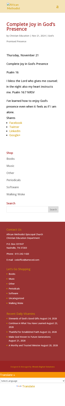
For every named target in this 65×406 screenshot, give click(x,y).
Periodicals (13, 180)
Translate (28, 386)
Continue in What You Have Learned (27, 323)
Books (10, 159)
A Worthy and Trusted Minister (24, 345)
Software (12, 187)
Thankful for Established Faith (24, 331)
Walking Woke (15, 194)
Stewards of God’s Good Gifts (24, 318)
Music (10, 166)
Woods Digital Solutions (43, 367)
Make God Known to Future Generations (30, 336)
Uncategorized (16, 298)
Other (10, 173)
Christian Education (19, 35)
